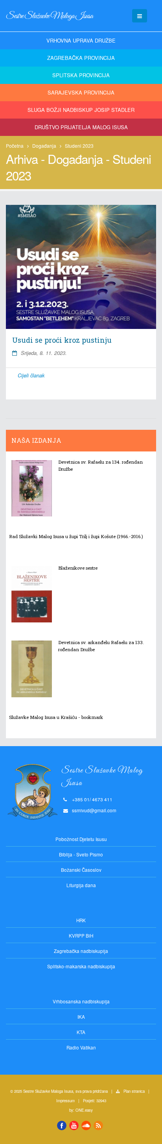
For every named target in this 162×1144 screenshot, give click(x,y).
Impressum (65, 1100)
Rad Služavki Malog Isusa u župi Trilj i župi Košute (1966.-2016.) (76, 536)
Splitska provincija (81, 75)
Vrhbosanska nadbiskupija (81, 1001)
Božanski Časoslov (81, 870)
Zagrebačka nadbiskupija (81, 951)
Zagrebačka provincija (81, 57)
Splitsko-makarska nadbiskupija (81, 966)
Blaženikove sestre (78, 568)
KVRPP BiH (81, 935)
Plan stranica (134, 1091)
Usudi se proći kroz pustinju (62, 340)
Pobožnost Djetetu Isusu (81, 839)
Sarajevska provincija (81, 92)
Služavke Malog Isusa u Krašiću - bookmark (56, 717)
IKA (81, 1017)
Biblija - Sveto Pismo (81, 854)
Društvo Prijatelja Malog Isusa (81, 127)
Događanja (44, 145)
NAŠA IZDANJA (36, 440)
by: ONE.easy (81, 1110)
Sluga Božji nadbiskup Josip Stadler (81, 109)
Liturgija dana (81, 885)
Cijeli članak (31, 375)
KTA (81, 1032)
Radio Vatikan (81, 1047)
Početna (15, 145)
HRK (81, 920)
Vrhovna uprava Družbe (81, 40)
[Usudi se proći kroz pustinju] (81, 267)
